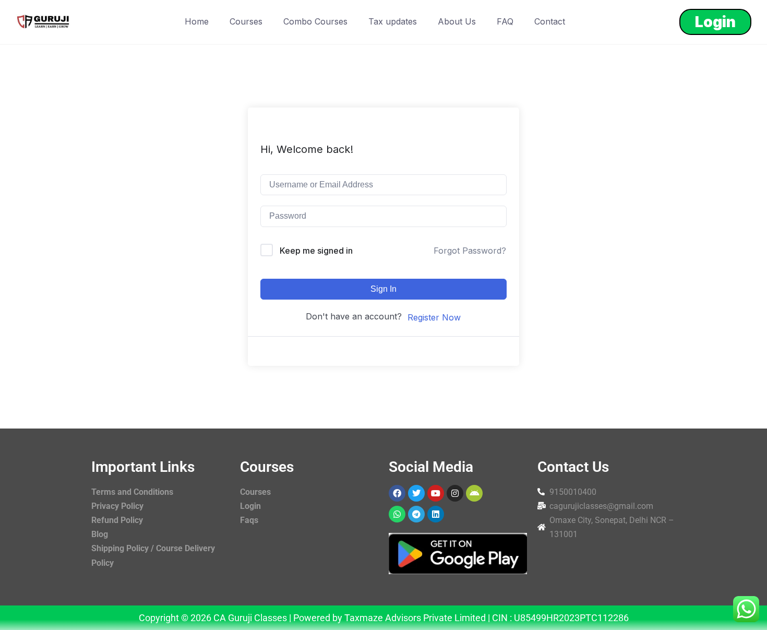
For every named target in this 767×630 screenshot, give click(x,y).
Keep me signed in (316, 250)
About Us (457, 21)
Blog (99, 534)
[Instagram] (455, 493)
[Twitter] (416, 493)
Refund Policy (117, 520)
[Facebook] (397, 493)
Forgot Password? (470, 250)
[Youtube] (435, 493)
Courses (246, 21)
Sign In (383, 288)
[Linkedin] (435, 514)
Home (197, 21)
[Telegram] (416, 514)
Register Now (434, 317)
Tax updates (392, 21)
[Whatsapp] (397, 514)
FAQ (505, 21)
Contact (549, 21)
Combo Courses (315, 21)
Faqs (249, 520)
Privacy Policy (117, 506)
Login (715, 22)
